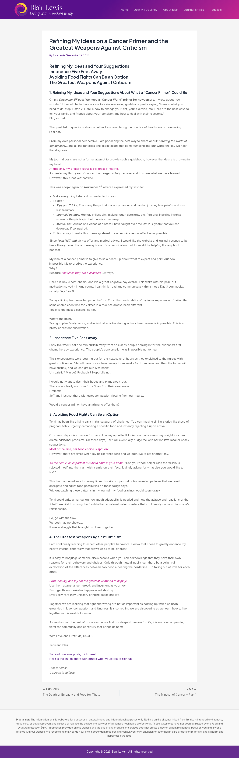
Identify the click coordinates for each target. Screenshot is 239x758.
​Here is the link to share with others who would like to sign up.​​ (90, 659)
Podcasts (216, 9)
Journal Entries (194, 9)
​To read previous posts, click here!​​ (72, 654)
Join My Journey (145, 9)
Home (125, 9)
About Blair (170, 9)
